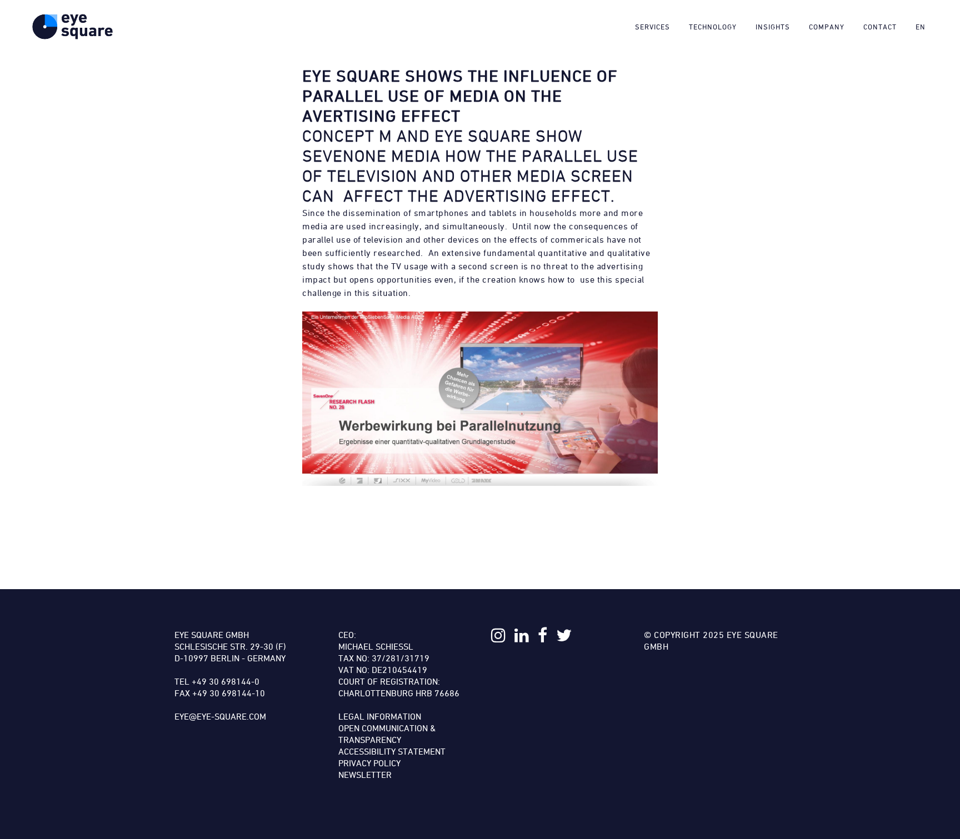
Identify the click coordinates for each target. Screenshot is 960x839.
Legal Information (379, 716)
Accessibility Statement (392, 751)
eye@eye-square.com (220, 716)
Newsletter (365, 775)
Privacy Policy (369, 763)
